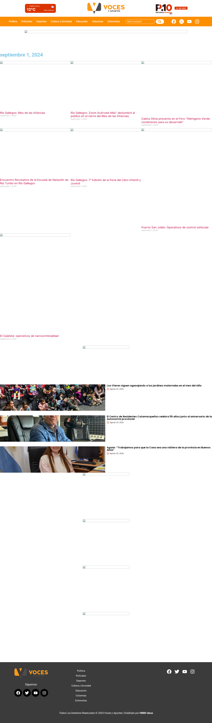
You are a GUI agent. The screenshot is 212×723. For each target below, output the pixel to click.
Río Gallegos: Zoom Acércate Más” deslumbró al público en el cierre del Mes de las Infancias (103, 114)
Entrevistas (114, 21)
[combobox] (140, 21)
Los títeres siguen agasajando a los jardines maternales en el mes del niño (154, 385)
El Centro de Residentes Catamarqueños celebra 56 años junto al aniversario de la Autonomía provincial (159, 418)
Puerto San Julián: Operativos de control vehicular (175, 227)
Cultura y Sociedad (61, 21)
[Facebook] (174, 21)
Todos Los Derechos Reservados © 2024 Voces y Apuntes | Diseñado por (106, 713)
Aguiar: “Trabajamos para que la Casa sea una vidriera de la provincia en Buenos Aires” (158, 449)
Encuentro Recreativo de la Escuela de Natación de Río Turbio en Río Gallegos (34, 181)
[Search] (160, 21)
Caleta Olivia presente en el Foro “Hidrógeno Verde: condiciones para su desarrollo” (175, 120)
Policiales (26, 21)
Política (13, 21)
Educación (82, 21)
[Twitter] (177, 671)
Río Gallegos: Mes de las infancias (22, 112)
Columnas (97, 21)
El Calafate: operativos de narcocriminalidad (29, 336)
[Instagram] (197, 21)
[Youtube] (189, 21)
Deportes (41, 21)
